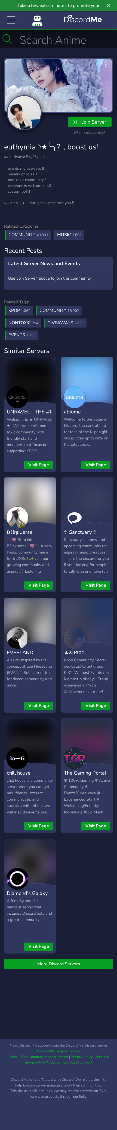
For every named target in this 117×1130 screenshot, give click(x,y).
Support (86, 1062)
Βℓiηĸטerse (19, 532)
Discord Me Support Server (58, 1051)
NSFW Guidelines (53, 1062)
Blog (73, 1062)
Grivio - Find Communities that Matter (38, 1056)
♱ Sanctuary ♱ (80, 532)
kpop (19, 311)
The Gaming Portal (85, 772)
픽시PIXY (74, 652)
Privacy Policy (82, 1056)
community (59, 311)
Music (69, 235)
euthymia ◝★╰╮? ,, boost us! (51, 147)
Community (28, 235)
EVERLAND (20, 652)
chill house (18, 772)
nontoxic (23, 323)
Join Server (94, 122)
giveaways (65, 323)
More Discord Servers (58, 964)
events (22, 335)
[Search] (7, 39)
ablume (72, 411)
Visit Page (38, 465)
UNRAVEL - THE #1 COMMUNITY (29, 415)
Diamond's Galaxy (27, 893)
